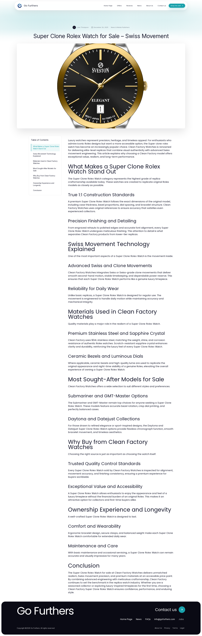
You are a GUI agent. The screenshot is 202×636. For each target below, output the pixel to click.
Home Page (126, 619)
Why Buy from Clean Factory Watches (44, 177)
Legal (182, 628)
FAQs (148, 619)
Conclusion (37, 190)
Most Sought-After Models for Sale (44, 169)
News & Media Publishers (120, 27)
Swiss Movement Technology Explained (44, 155)
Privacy (167, 628)
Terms (175, 628)
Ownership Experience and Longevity (43, 184)
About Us (158, 628)
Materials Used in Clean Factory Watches (45, 162)
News (139, 619)
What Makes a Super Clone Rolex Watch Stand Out (46, 147)
